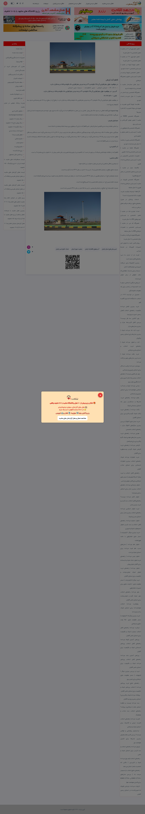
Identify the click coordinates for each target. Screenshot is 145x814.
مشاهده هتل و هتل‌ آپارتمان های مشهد (72, 418)
